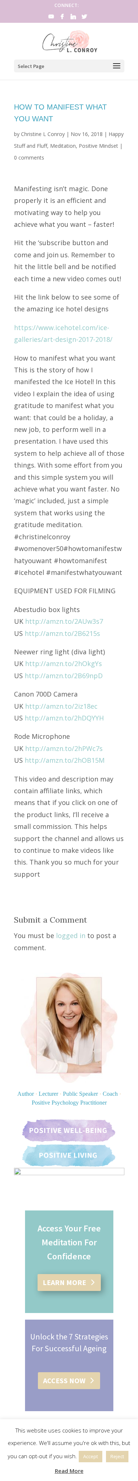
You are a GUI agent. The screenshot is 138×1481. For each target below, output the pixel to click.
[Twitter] (85, 18)
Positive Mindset (98, 145)
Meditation (63, 145)
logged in (70, 935)
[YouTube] (51, 18)
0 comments (29, 157)
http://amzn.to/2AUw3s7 (64, 621)
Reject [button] (117, 1456)
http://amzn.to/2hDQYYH (64, 717)
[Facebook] (63, 18)
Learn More (64, 1282)
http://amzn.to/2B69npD (64, 675)
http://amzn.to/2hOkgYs (63, 663)
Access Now (64, 1380)
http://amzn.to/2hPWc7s (64, 748)
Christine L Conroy (43, 133)
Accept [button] (90, 1456)
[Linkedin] (74, 18)
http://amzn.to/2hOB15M (65, 760)
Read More (69, 1470)
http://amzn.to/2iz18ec (61, 706)
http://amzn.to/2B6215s (62, 633)
